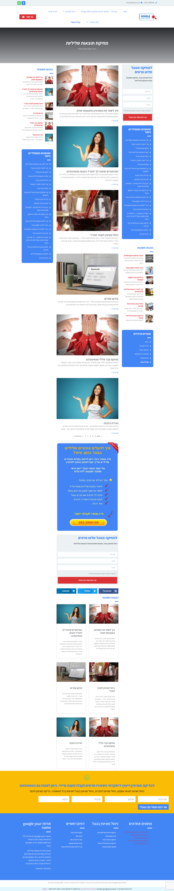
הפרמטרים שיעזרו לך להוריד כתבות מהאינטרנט (92, 171)
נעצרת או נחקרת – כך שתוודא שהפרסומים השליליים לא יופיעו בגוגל (137, 216)
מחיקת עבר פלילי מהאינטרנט (102, 359)
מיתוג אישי (79, 836)
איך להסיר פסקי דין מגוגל (139, 160)
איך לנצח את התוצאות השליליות (137, 140)
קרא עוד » (114, 120)
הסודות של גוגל (143, 164)
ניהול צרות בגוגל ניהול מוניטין (135, 305)
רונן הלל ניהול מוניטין (89, 889)
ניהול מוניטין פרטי (142, 156)
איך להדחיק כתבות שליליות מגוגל (71, 847)
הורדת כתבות (111, 423)
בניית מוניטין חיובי (110, 836)
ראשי (125, 11)
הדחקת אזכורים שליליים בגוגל (106, 832)
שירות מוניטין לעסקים (75, 843)
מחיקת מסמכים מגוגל (109, 847)
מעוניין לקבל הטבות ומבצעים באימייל (136, 110)
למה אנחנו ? (94, 22)
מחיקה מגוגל (144, 350)
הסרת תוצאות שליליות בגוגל (138, 152)
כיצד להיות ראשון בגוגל (140, 201)
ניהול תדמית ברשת (76, 840)
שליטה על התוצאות (142, 354)
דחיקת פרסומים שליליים (140, 230)
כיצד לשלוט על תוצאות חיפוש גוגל (136, 205)
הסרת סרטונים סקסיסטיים (133, 255)
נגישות (45, 889)
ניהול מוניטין (70, 11)
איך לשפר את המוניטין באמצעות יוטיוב (97, 110)
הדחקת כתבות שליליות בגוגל (107, 843)
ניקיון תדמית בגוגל (76, 832)
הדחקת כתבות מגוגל (109, 840)
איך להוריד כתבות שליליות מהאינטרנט (133, 290)
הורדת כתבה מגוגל (142, 175)
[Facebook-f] (23, 3)
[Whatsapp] (19, 3)
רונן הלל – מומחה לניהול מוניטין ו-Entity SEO (99, 11)
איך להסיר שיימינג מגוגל (140, 144)
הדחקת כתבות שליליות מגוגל (134, 316)
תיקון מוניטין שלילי (142, 148)
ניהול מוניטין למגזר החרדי (104, 235)
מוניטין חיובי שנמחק (141, 179)
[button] (108, 591)
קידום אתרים (111, 299)
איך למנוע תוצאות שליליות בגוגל (137, 197)
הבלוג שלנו (52, 11)
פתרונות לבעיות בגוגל (141, 209)
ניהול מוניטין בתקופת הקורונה (135, 278)
